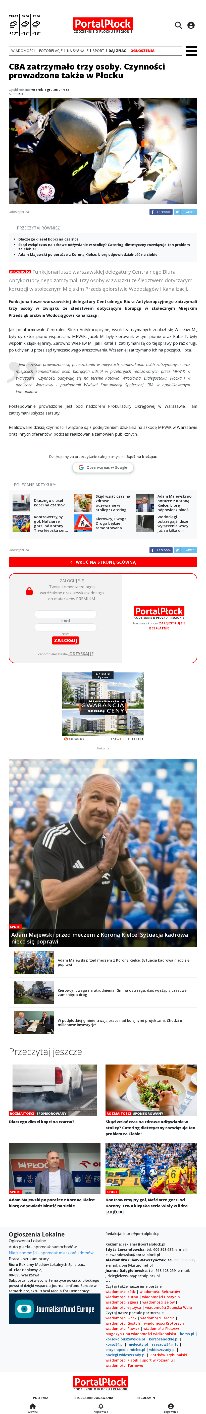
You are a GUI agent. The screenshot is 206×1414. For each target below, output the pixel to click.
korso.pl (187, 1333)
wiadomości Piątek (122, 1360)
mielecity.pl (138, 1344)
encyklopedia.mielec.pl (125, 1349)
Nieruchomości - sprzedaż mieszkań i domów (51, 1253)
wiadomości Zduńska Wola (168, 1307)
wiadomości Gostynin (161, 1296)
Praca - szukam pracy (29, 1259)
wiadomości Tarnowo (124, 1365)
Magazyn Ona (118, 1333)
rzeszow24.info (165, 1344)
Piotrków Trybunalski (168, 1354)
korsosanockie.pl (163, 1339)
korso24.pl (115, 1344)
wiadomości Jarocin (157, 1318)
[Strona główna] (33, 1406)
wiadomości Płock (121, 1318)
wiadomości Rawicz (122, 1328)
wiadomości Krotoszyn (164, 1323)
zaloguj (65, 640)
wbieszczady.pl (162, 1349)
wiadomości (141, 1333)
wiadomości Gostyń (123, 1323)
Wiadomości (20, 271)
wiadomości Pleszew (161, 1328)
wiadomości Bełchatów (160, 1291)
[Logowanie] (171, 1406)
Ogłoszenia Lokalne (27, 1241)
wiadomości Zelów (158, 1302)
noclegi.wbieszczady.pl (125, 1354)
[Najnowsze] (101, 1406)
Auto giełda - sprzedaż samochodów (43, 1247)
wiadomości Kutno (122, 1296)
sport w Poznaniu (157, 1360)
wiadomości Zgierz (122, 1302)
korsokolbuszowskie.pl (125, 1339)
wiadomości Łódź (121, 1291)
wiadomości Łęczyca (123, 1307)
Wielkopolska (164, 1333)
